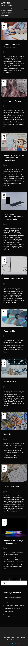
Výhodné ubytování (11, 486)
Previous (6, 579)
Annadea (5, 3)
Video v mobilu (9, 331)
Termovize (8, 434)
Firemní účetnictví (10, 382)
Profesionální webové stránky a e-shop (12, 45)
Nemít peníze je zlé (9, 603)
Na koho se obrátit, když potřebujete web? (13, 542)
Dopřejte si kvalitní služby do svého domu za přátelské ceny (14, 157)
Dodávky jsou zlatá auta (13, 279)
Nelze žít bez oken (9, 611)
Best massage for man (12, 101)
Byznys (5, 52)
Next (23, 579)
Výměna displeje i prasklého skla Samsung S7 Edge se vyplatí (13, 216)
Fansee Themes (17, 640)
